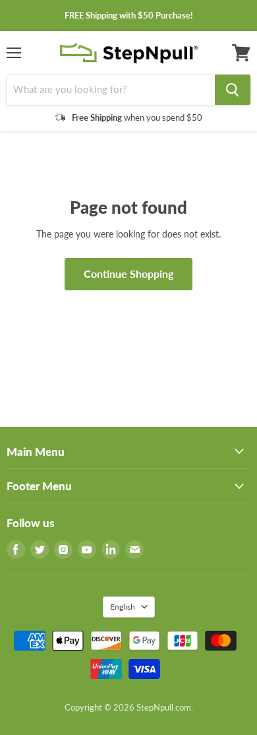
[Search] (232, 90)
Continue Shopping (128, 273)
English (122, 607)
